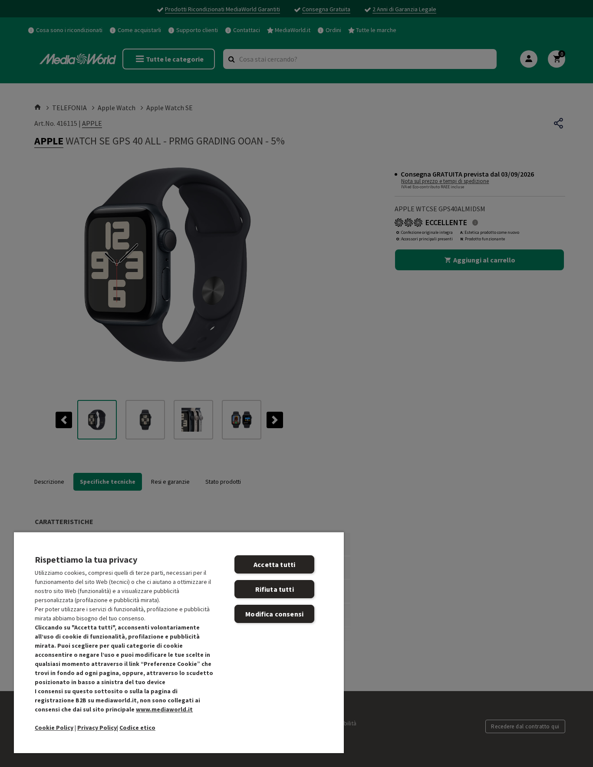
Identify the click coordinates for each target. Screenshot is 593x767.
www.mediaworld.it (164, 709)
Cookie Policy (54, 727)
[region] (179, 642)
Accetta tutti (274, 564)
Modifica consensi (274, 614)
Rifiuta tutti (274, 589)
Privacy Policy (97, 727)
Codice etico (137, 727)
